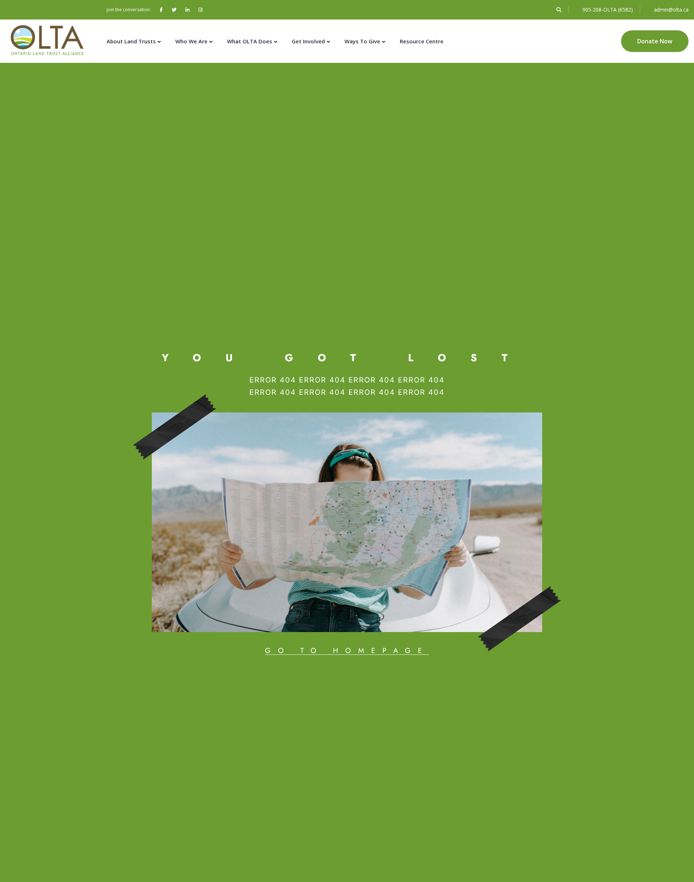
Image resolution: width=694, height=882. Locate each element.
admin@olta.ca (671, 9)
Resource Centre (422, 41)
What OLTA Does (249, 41)
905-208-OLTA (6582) (607, 9)
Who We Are (191, 41)
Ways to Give (362, 41)
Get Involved (308, 41)
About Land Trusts (131, 41)
